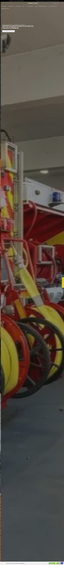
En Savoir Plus (21, 563)
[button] (53, 3)
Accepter (59, 563)
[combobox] (3, 564)
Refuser (52, 563)
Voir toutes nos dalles (8, 31)
